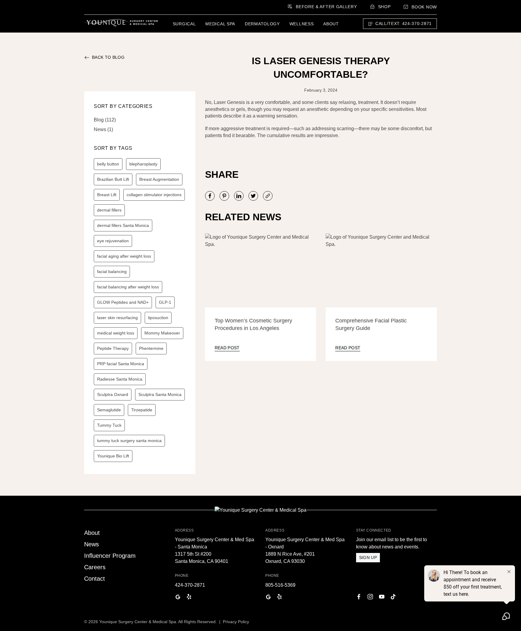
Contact (94, 578)
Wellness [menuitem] (301, 23)
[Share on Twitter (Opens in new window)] (253, 196)
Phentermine (151, 348)
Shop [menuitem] (384, 6)
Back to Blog (108, 57)
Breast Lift (106, 194)
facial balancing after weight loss (128, 286)
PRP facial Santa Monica (120, 363)
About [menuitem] (331, 23)
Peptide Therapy (113, 348)
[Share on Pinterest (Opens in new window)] (224, 196)
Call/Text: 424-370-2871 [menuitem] (403, 23)
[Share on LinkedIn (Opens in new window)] (239, 196)
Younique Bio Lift (113, 456)
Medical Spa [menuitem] (220, 23)
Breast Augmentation (159, 179)
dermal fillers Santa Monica (123, 225)
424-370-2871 (190, 585)
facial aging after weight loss (124, 256)
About (92, 532)
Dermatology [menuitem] (262, 23)
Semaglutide (109, 409)
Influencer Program (110, 555)
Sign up (368, 557)
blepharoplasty (143, 164)
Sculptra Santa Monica (160, 394)
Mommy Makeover (162, 333)
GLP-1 (165, 302)
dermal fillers (109, 210)
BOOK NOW (424, 7)
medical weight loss (115, 333)
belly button (108, 164)
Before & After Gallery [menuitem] (326, 6)
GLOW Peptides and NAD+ (123, 302)
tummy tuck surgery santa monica (129, 440)
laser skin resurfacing (117, 317)
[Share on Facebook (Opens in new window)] (210, 196)
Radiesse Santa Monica (119, 379)
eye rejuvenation (113, 240)
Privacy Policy (236, 621)
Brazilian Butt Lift (113, 179)
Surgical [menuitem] (184, 23)
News (91, 544)
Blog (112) (105, 119)
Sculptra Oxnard (112, 394)
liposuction (158, 317)
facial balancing (112, 271)
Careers (95, 567)
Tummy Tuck (109, 425)
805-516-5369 (280, 585)
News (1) (103, 129)
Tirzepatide (141, 409)
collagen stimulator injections (154, 194)
